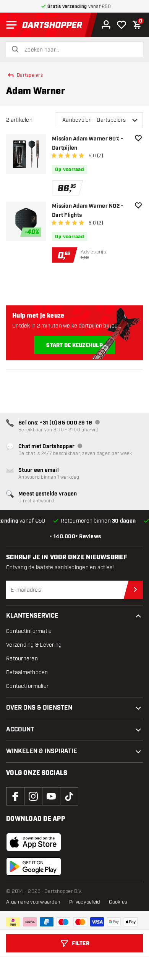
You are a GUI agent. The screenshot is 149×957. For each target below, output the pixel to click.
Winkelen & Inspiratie (41, 751)
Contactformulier (27, 686)
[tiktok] (69, 796)
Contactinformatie (29, 631)
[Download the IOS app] (33, 842)
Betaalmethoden (27, 672)
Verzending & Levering (34, 645)
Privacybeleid (84, 902)
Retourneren (22, 658)
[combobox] (79, 50)
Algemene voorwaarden (33, 902)
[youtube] (51, 796)
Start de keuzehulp (74, 345)
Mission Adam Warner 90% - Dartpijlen (87, 144)
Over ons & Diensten (39, 708)
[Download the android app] (33, 866)
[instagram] (33, 796)
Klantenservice (32, 616)
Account (20, 730)
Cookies (118, 902)
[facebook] (15, 796)
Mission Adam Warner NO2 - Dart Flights (87, 211)
